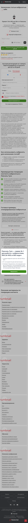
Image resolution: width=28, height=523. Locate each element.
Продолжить (14, 271)
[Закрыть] (25, 250)
